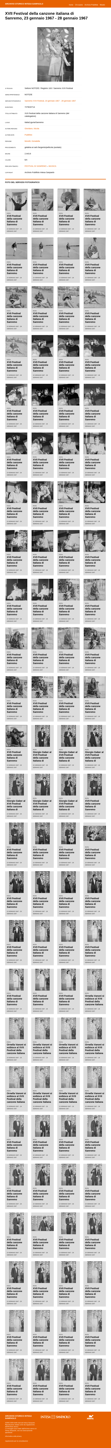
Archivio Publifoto (91, 5)
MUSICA (52, 166)
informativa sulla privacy (13, 1436)
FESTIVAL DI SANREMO (36, 166)
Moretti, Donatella (32, 141)
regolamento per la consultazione (16, 1441)
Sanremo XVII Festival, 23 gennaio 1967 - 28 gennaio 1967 (50, 101)
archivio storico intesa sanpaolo (24, 4)
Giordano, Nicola (32, 128)
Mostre (102, 5)
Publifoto (28, 135)
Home (71, 5)
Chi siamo (79, 5)
